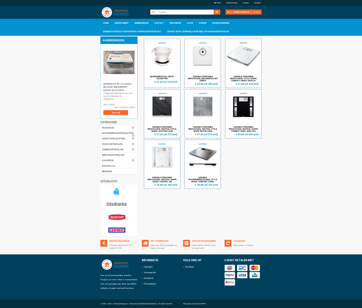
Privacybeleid (150, 284)
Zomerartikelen (112, 149)
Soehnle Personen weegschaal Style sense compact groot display (243, 79)
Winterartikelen (113, 155)
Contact (246, 3)
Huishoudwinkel (221, 23)
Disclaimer (149, 278)
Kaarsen (108, 160)
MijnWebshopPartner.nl (148, 304)
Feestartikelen (112, 144)
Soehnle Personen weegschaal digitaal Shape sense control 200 (162, 179)
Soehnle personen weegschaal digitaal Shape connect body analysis (243, 129)
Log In (190, 23)
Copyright (148, 267)
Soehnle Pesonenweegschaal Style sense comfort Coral (202, 179)
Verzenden (175, 23)
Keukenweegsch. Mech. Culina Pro (162, 78)
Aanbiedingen (141, 23)
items (256, 12)
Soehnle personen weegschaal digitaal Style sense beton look (202, 129)
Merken (107, 171)
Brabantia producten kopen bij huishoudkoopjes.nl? (132, 31)
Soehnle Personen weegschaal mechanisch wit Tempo (203, 79)
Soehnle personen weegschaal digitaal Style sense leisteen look (162, 129)
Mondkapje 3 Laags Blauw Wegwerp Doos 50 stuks (117, 87)
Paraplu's (108, 166)
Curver (202, 23)
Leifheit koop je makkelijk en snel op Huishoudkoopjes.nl (198, 31)
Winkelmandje (231, 3)
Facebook (189, 267)
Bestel (115, 112)
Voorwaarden (150, 272)
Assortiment (122, 23)
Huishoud (108, 128)
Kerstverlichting (113, 138)
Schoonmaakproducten (118, 133)
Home (218, 3)
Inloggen (257, 3)
